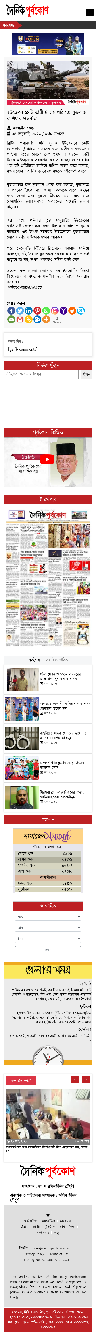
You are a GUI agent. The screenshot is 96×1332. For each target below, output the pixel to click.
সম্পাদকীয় (43, 1233)
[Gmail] (20, 319)
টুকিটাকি (50, 1227)
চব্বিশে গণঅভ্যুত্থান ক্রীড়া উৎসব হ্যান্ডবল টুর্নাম (62, 765)
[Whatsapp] (46, 311)
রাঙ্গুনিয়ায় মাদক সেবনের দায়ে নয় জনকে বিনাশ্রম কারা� (63, 736)
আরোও (46, 819)
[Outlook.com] (37, 319)
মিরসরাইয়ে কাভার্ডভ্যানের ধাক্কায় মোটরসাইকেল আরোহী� (62, 795)
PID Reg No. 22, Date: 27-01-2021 (46, 1259)
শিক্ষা (72, 1227)
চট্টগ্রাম (24, 1227)
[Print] (72, 311)
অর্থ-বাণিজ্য (30, 1221)
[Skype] (81, 311)
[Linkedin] (29, 311)
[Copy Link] (29, 319)
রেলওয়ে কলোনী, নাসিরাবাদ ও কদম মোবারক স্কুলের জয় (65, 706)
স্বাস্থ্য (56, 1233)
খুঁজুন (86, 374)
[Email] (11, 319)
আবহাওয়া (65, 1221)
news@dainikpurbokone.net (52, 1248)
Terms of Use (59, 1254)
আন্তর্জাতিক (48, 1221)
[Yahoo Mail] (63, 311)
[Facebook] (11, 311)
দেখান (48, 950)
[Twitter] (20, 311)
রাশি (62, 1227)
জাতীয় (37, 1227)
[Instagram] (55, 311)
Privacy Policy (34, 1254)
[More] (46, 319)
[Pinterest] (37, 311)
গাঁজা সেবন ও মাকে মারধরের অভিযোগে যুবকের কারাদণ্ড (60, 677)
